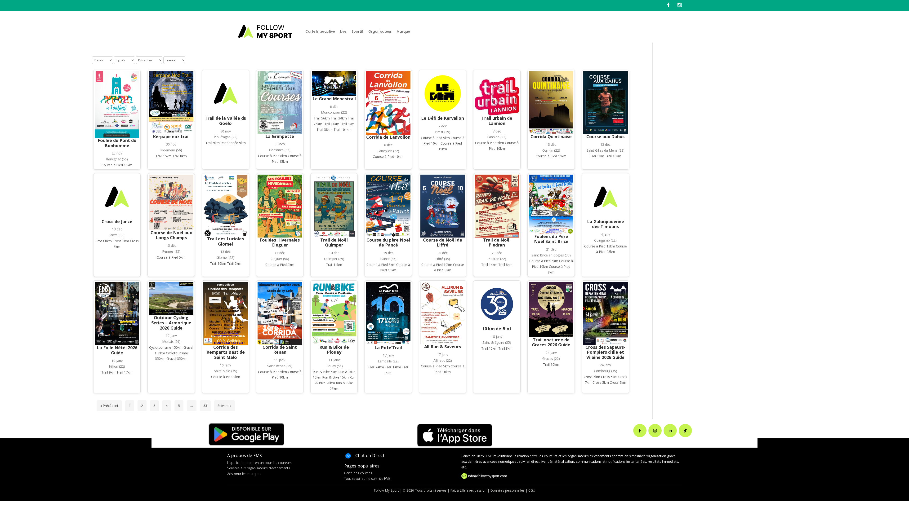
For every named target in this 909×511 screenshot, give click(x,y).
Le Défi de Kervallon (442, 118)
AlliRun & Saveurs (442, 346)
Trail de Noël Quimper (334, 242)
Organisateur (380, 31)
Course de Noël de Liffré (442, 242)
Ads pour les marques (244, 473)
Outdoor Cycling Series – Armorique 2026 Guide (171, 322)
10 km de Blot (497, 328)
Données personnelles (507, 490)
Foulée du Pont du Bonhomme (117, 142)
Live (343, 31)
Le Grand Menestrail (334, 98)
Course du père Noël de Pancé (388, 242)
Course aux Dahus (605, 136)
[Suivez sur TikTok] (685, 430)
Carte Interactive (320, 31)
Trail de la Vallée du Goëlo (225, 120)
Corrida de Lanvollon (388, 137)
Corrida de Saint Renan (280, 349)
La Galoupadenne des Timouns (605, 224)
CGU (531, 490)
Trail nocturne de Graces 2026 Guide (551, 342)
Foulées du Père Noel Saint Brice (551, 238)
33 (205, 405)
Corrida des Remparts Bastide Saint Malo (225, 352)
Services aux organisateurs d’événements (258, 468)
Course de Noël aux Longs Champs (171, 235)
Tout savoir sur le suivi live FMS (367, 478)
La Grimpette (279, 136)
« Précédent (109, 405)
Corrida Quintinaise (551, 136)
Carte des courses (358, 473)
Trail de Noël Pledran (497, 242)
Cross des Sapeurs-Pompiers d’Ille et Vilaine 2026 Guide (605, 352)
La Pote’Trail (388, 347)
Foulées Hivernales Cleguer (280, 242)
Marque (403, 31)
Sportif (357, 31)
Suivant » (224, 405)
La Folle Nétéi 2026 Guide (117, 350)
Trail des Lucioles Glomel (225, 241)
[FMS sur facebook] (672, 5)
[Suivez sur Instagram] (655, 430)
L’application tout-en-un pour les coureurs (259, 462)
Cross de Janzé (117, 221)
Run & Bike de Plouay (334, 349)
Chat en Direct (370, 455)
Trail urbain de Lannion (496, 120)
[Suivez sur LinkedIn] (670, 430)
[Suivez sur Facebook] (639, 430)
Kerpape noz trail (171, 136)
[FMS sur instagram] (679, 5)
